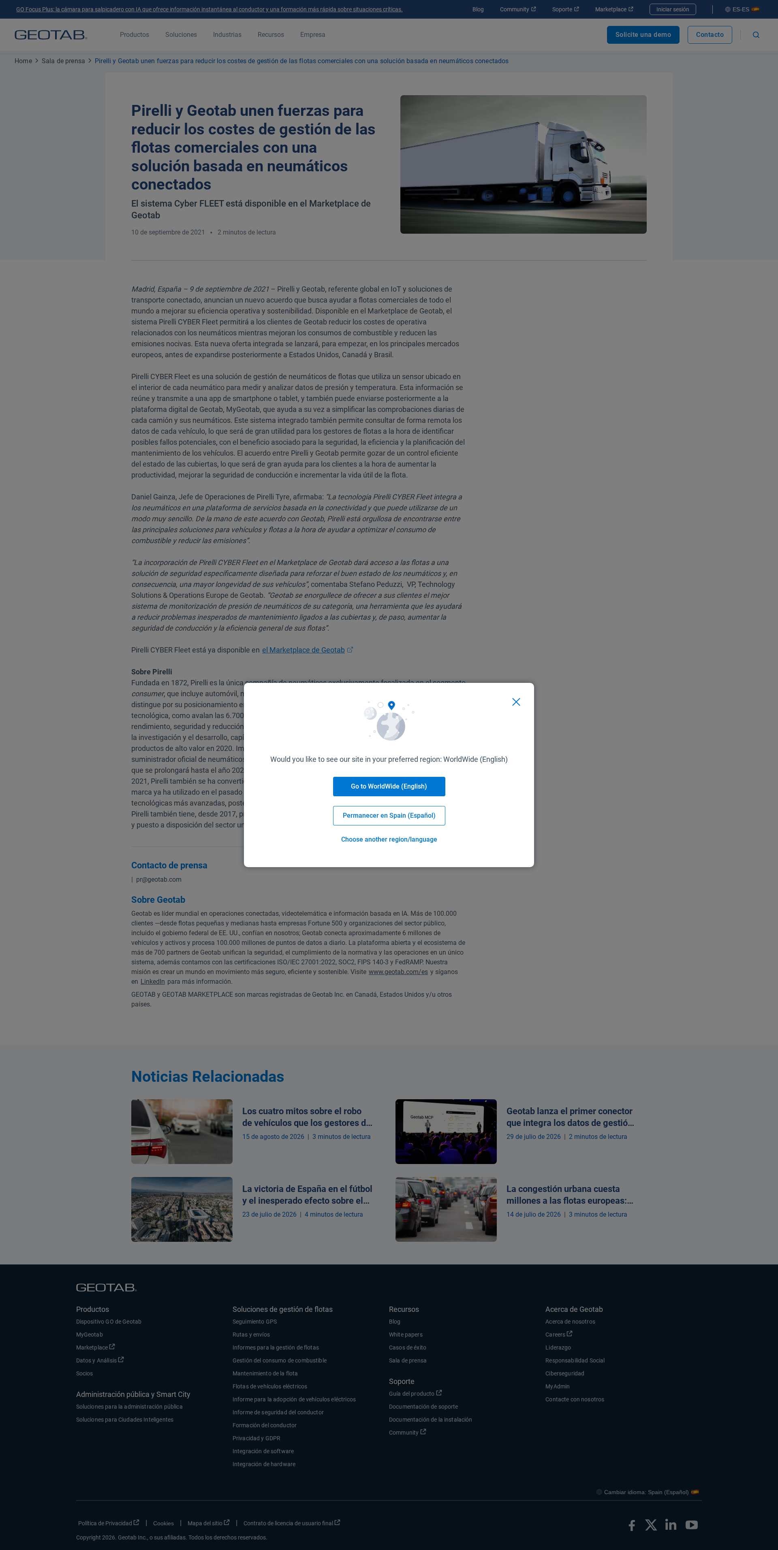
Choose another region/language (389, 839)
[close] (516, 702)
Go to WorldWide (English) (389, 786)
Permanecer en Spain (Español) (389, 815)
